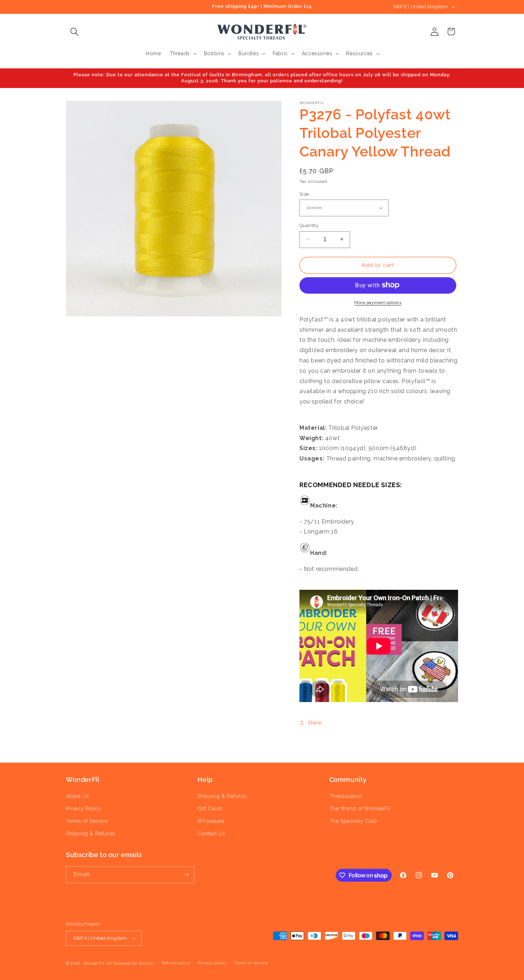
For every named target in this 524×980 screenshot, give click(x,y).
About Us (77, 796)
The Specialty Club (353, 821)
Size (304, 193)
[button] (74, 31)
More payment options (377, 302)
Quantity (308, 225)
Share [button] (315, 722)
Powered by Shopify (134, 963)
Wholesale (210, 821)
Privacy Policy (83, 808)
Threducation (346, 796)
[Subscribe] (186, 874)
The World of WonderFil (360, 808)
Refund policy (176, 963)
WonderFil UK (97, 963)
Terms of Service (87, 821)
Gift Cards (209, 808)
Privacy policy (212, 963)
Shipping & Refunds (90, 833)
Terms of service (251, 963)
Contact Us (211, 833)
